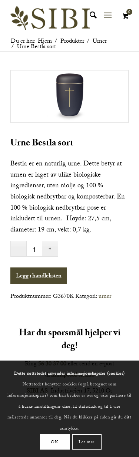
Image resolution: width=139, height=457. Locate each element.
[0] (125, 16)
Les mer (87, 442)
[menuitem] (89, 15)
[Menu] (108, 15)
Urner (105, 296)
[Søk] (89, 15)
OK (54, 442)
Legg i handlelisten (39, 277)
